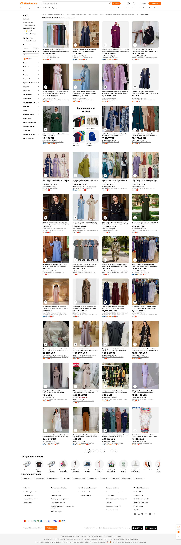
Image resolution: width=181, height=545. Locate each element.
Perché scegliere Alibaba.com (32, 492)
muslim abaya (139, 478)
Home (44, 14)
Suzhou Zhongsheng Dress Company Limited (145, 57)
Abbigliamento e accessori (56, 14)
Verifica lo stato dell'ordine (141, 499)
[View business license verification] (107, 542)
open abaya (116, 478)
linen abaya (93, 478)
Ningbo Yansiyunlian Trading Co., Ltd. (53, 272)
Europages (118, 536)
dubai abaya (27, 478)
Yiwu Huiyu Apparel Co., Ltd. (110, 57)
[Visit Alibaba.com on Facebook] (135, 514)
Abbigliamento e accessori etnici (76, 14)
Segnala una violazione (112, 509)
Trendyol (110, 536)
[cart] (134, 3)
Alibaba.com (126, 528)
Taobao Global (98, 536)
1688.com (71, 536)
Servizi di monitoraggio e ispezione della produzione (62, 507)
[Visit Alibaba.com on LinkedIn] (138, 514)
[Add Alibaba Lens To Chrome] (51, 528)
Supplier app (93, 528)
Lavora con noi (28, 502)
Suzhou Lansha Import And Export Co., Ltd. (144, 230)
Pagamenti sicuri (56, 492)
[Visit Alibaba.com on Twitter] (142, 514)
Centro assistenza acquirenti (114, 492)
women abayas (40, 478)
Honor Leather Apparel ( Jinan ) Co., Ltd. (143, 99)
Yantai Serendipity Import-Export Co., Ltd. (55, 399)
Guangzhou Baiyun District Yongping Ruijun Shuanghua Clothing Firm (56, 357)
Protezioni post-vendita (58, 502)
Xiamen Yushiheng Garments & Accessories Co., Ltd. (86, 230)
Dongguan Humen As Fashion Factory (113, 314)
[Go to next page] (115, 451)
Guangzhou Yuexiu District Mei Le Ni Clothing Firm (115, 272)
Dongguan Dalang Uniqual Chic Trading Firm (56, 99)
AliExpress (64, 536)
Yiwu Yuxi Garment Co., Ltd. (110, 99)
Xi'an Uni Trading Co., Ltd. (50, 188)
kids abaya (104, 478)
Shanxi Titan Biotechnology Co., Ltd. (112, 443)
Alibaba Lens (33, 528)
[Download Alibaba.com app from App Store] (137, 528)
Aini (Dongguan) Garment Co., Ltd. (82, 357)
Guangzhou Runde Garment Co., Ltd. (142, 399)
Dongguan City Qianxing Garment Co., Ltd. (85, 314)
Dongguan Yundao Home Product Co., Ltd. (144, 314)
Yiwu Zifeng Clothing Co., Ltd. (140, 272)
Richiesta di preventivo (85, 495)
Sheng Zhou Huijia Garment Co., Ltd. (112, 357)
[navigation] (30, 233)
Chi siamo (27, 488)
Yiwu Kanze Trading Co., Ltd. (110, 230)
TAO (105, 536)
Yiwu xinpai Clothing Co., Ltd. (110, 142)
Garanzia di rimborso (57, 495)
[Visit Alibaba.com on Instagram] (146, 514)
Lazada (91, 536)
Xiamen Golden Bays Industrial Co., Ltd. (84, 272)
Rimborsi (108, 502)
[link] (178, 527)
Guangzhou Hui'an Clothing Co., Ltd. (53, 230)
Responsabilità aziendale (31, 499)
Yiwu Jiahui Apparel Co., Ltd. (51, 57)
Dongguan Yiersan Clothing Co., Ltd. (83, 99)
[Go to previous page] (85, 451)
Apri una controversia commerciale (116, 499)
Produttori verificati (84, 492)
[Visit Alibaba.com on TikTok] (154, 514)
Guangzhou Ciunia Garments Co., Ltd (83, 401)
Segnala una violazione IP (113, 506)
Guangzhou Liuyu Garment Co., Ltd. (53, 142)
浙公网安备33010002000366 (121, 542)
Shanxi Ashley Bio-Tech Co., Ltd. (141, 142)
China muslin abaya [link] (142, 14)
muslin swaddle (53, 478)
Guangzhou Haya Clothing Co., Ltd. (83, 57)
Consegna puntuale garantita (59, 499)
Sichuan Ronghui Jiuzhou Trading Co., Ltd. (114, 188)
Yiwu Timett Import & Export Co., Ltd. (83, 443)
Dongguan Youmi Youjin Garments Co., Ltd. (114, 399)
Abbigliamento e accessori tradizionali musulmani (119, 14)
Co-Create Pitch (28, 495)
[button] (110, 3)
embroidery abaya (80, 478)
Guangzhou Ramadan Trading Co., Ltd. (143, 188)
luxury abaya (66, 478)
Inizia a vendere (138, 495)
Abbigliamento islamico (95, 14)
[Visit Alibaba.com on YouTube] (150, 514)
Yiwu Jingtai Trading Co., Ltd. (51, 443)
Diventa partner (138, 506)
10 (112, 451)
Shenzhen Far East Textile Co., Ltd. (142, 443)
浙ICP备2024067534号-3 (138, 542)
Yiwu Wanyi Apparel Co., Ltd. (140, 357)
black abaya (127, 478)
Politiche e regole (56, 511)
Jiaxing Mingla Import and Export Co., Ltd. (55, 314)
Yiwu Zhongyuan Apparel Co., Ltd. (82, 188)
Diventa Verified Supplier (141, 502)
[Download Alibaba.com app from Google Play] (151, 528)
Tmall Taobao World (81, 536)
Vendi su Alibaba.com (140, 492)
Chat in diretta (110, 495)
